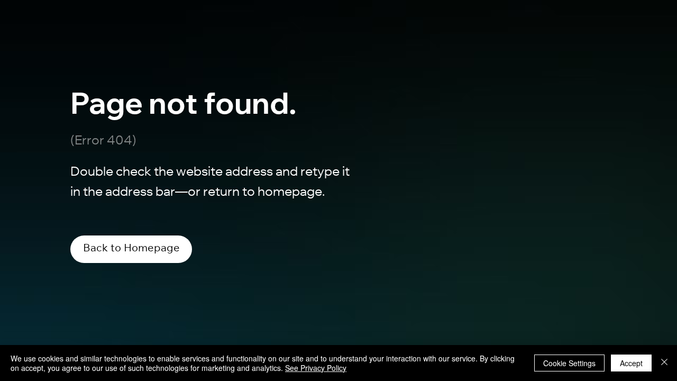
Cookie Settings (569, 363)
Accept (631, 363)
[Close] (664, 363)
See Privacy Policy (315, 367)
